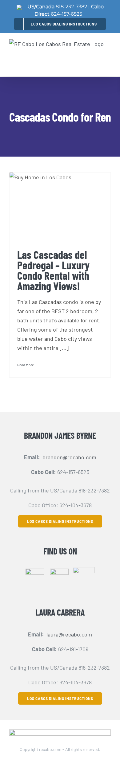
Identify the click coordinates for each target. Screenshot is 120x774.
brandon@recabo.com (69, 457)
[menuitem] (60, 24)
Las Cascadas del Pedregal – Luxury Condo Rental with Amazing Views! (53, 270)
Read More (25, 365)
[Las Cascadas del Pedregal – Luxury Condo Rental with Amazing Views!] (60, 206)
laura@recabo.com (69, 634)
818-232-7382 (71, 7)
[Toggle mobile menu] (107, 59)
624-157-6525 (66, 14)
